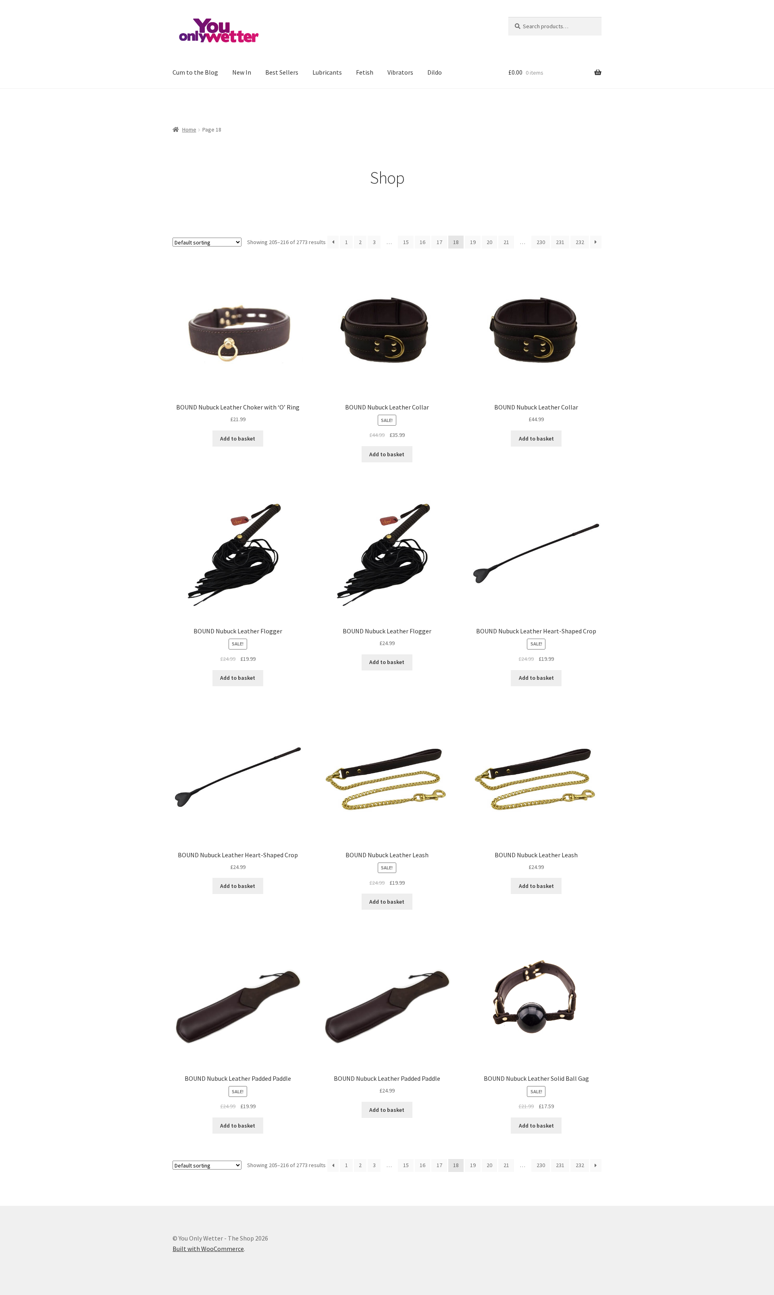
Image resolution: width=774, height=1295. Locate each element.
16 (422, 242)
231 (560, 242)
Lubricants (327, 72)
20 (489, 242)
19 (473, 242)
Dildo (434, 72)
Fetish (364, 72)
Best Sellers (281, 72)
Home (189, 129)
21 (506, 242)
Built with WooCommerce (208, 1249)
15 (406, 242)
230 (541, 242)
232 (580, 242)
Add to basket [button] (237, 438)
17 (439, 242)
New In (241, 72)
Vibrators (400, 72)
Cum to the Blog (195, 72)
